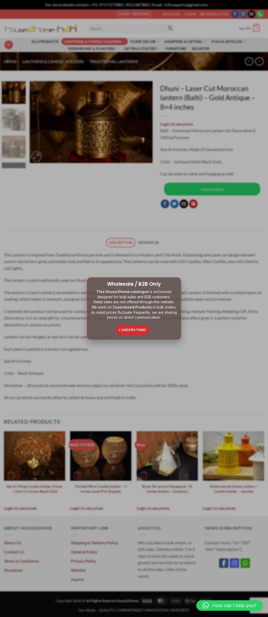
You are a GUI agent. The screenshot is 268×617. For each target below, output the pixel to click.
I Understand (132, 330)
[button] (229, 605)
